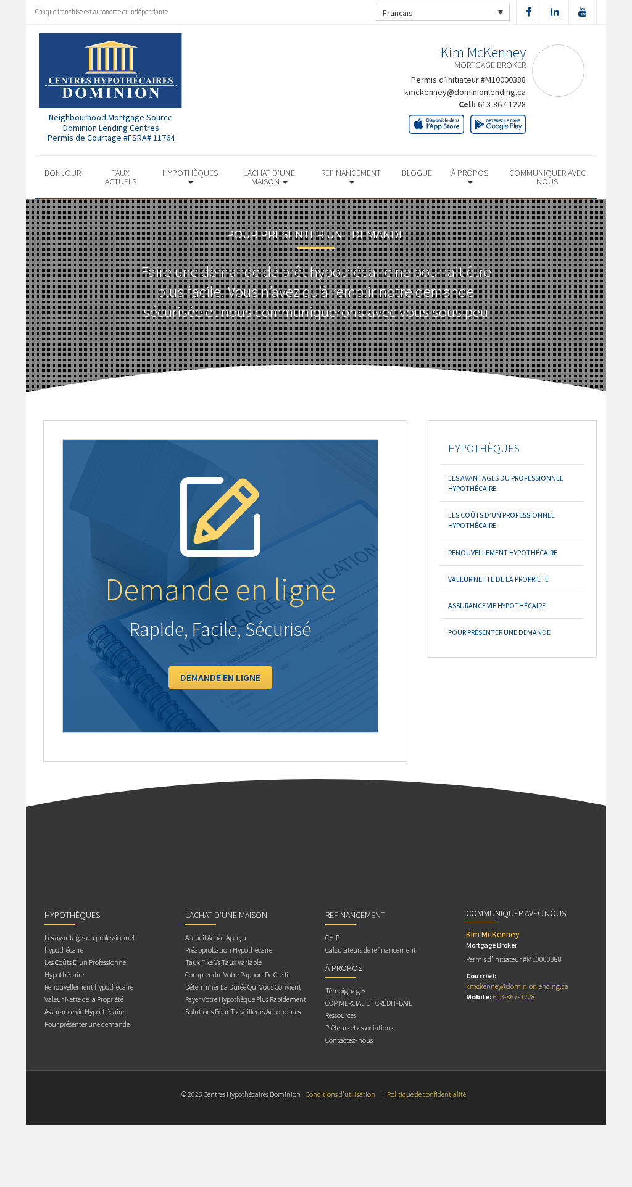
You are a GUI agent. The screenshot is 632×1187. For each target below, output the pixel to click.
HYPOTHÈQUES (190, 172)
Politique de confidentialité (426, 1094)
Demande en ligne (220, 677)
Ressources (340, 1015)
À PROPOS (469, 172)
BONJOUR (62, 172)
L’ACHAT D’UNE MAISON (269, 177)
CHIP (332, 937)
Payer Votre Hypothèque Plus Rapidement (245, 999)
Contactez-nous (349, 1039)
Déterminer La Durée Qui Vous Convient (243, 986)
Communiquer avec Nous (547, 177)
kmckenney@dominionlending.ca (465, 91)
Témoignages (345, 990)
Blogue (417, 172)
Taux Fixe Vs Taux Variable (223, 962)
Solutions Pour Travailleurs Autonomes (243, 1011)
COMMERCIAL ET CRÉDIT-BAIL (368, 1002)
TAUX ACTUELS (120, 177)
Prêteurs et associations (359, 1027)
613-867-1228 (502, 104)
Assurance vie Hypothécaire (497, 605)
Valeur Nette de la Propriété (498, 579)
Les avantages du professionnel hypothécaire (505, 483)
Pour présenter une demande (499, 632)
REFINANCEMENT (351, 172)
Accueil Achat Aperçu (215, 937)
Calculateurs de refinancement (370, 949)
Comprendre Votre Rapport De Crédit (238, 974)
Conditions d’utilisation (340, 1094)
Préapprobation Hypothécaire (228, 949)
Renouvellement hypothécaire (502, 552)
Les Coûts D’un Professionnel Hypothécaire (501, 520)
